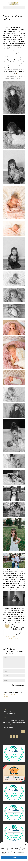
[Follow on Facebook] (17, 736)
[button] (26, 844)
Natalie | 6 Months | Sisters (11, 637)
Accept (14, 857)
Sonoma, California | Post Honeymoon (14, 638)
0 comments (20, 22)
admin (5, 22)
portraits (15, 22)
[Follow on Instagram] (11, 736)
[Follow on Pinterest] (14, 736)
